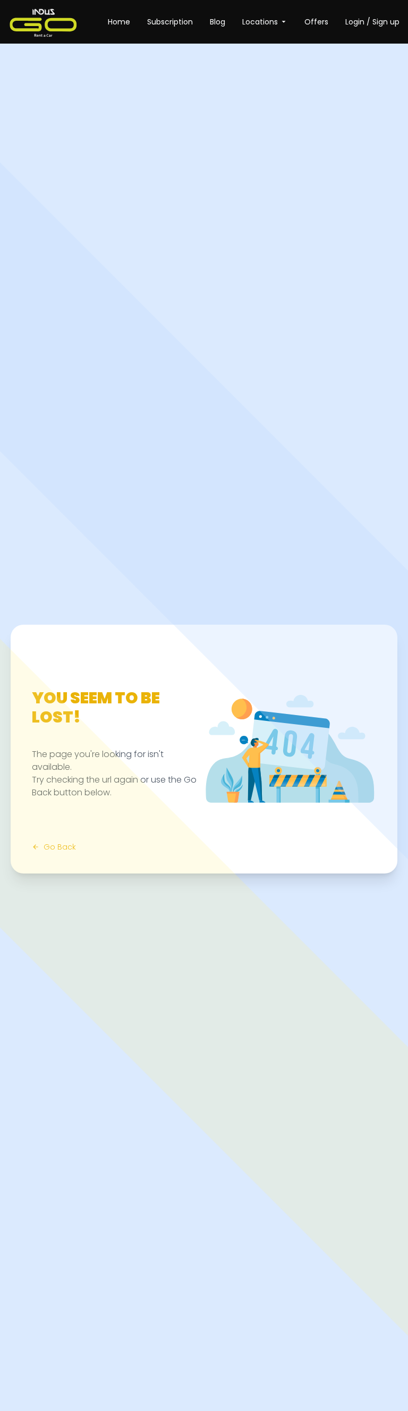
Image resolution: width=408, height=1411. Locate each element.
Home (119, 21)
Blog (217, 21)
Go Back (60, 847)
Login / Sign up (372, 21)
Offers (316, 21)
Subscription (170, 21)
